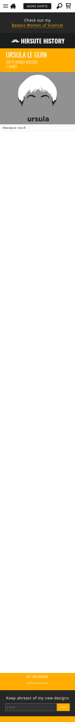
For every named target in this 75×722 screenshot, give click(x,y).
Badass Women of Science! (37, 25)
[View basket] (68, 6)
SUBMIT (63, 707)
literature (10, 128)
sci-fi (22, 128)
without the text (37, 682)
